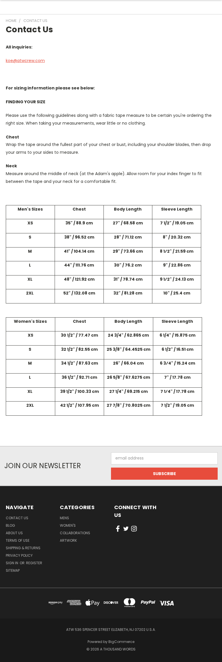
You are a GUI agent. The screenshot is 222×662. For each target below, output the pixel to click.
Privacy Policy (19, 555)
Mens (64, 517)
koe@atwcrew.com (25, 60)
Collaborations (75, 532)
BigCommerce (121, 641)
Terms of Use (17, 540)
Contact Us (17, 517)
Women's (68, 525)
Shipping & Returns (23, 547)
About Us (14, 532)
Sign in (12, 562)
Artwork (68, 540)
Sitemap (13, 570)
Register (34, 562)
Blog (10, 525)
